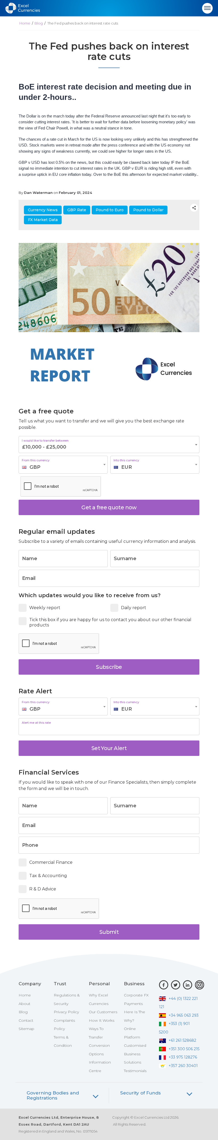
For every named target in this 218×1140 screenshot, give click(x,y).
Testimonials (135, 1070)
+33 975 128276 (183, 1057)
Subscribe (109, 667)
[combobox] (63, 465)
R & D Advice (42, 888)
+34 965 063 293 (184, 1015)
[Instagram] (199, 985)
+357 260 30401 (183, 1065)
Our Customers (103, 1011)
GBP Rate (76, 209)
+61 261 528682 (182, 1040)
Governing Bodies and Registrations (53, 1095)
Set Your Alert (109, 748)
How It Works (101, 1020)
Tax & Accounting (48, 875)
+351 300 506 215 (184, 1049)
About (24, 1003)
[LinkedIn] (187, 985)
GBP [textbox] (35, 467)
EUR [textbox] (126, 467)
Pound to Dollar (148, 209)
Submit (109, 932)
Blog (39, 23)
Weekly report (44, 607)
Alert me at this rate (36, 722)
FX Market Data (43, 219)
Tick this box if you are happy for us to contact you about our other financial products (110, 622)
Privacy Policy (66, 1011)
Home (24, 23)
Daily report (133, 607)
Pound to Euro (110, 209)
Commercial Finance (51, 862)
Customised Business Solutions (135, 1054)
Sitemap (26, 1028)
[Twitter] (175, 985)
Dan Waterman (38, 192)
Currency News (43, 209)
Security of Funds (140, 1093)
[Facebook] (163, 985)
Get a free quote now (108, 507)
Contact (26, 1020)
